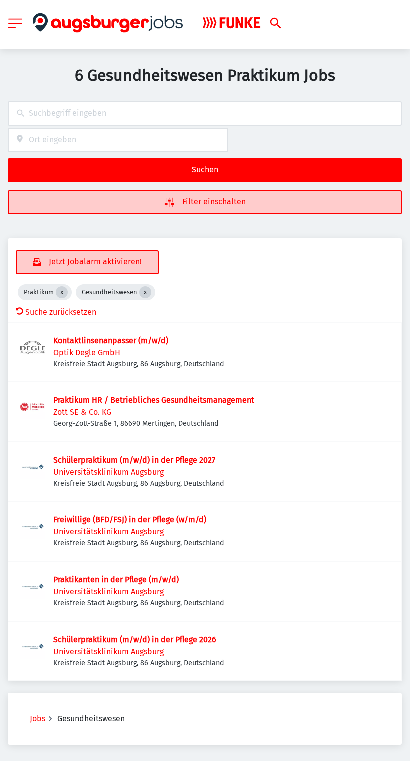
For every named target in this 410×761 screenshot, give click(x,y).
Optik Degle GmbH (87, 353)
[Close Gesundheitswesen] (146, 292)
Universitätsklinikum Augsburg (109, 472)
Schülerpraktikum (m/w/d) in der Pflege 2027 (135, 460)
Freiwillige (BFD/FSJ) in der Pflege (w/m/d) (130, 519)
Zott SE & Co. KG (83, 412)
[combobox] (205, 114)
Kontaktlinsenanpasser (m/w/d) (111, 341)
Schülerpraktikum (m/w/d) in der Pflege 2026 (135, 639)
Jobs (38, 719)
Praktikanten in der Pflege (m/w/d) (116, 579)
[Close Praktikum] (62, 292)
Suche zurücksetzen (61, 312)
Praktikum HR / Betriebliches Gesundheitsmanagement (154, 400)
